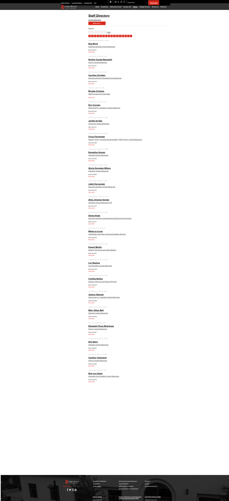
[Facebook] (67, 490)
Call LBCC (118, 2)
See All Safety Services (121, 2)
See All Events (115, 2)
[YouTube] (75, 490)
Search (91, 28)
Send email (91, 52)
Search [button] (124, 2)
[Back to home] (69, 7)
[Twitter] (70, 490)
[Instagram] (72, 490)
